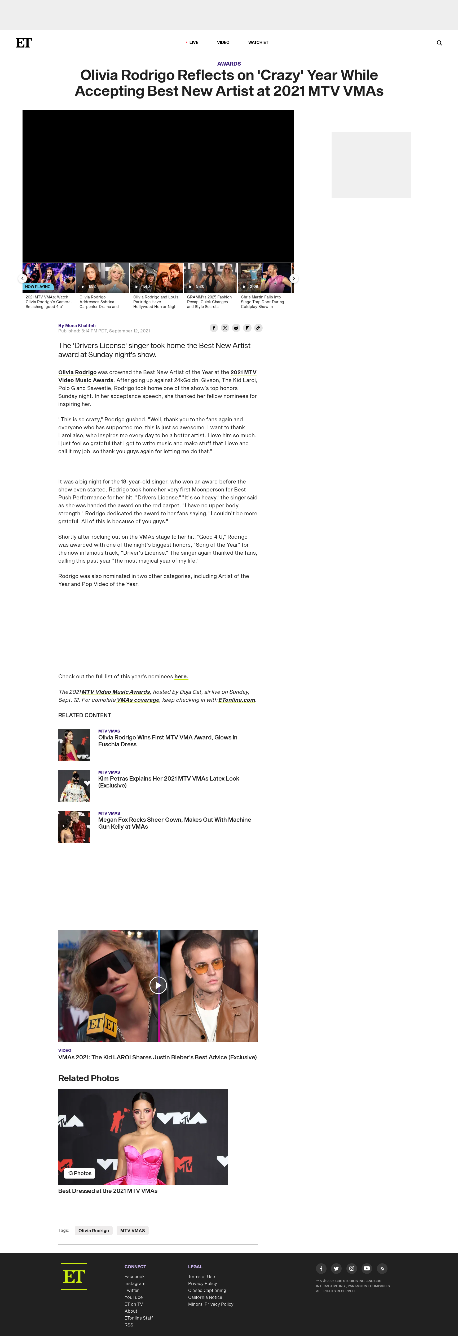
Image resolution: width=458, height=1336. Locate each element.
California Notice (205, 1297)
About (131, 1311)
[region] (158, 186)
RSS (129, 1325)
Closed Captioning (207, 1290)
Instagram (135, 1284)
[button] (158, 985)
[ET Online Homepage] (24, 42)
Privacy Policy (202, 1284)
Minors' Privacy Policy (211, 1304)
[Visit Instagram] (351, 1269)
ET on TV (134, 1304)
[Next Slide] (293, 278)
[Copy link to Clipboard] (258, 328)
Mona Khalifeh (80, 326)
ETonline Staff (139, 1318)
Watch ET (258, 43)
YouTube (134, 1297)
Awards (229, 64)
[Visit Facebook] (321, 1269)
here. (181, 677)
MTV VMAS (132, 1231)
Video (223, 43)
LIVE (194, 43)
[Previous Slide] (22, 278)
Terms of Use (201, 1277)
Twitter (132, 1290)
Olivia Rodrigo (77, 372)
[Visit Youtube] (367, 1268)
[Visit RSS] (382, 1269)
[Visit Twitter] (336, 1269)
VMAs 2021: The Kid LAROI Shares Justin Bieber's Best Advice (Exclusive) (157, 1057)
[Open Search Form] (439, 43)
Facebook (135, 1277)
